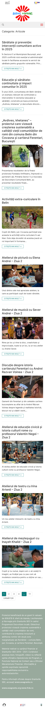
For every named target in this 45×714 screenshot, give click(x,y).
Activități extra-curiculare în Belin (21, 200)
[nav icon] (41, 24)
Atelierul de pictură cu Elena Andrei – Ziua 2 (21, 259)
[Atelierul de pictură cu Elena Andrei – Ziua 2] (22, 276)
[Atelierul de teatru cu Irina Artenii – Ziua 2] (22, 504)
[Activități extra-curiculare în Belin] (22, 217)
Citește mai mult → (12, 69)
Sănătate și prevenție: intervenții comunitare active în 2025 (21, 46)
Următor (8, 598)
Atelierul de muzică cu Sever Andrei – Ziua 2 (21, 311)
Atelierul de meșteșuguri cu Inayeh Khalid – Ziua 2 (20, 540)
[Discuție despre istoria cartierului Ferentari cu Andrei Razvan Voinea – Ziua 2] (22, 387)
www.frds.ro (27, 688)
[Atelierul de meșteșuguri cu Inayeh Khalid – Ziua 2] (22, 556)
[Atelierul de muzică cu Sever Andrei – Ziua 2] (22, 328)
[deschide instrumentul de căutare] (3, 25)
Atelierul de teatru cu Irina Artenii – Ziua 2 (19, 487)
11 (30, 594)
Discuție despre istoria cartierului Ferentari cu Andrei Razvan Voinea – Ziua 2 (22, 368)
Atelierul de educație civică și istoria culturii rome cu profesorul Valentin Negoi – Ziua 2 (22, 432)
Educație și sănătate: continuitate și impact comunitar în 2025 (17, 83)
